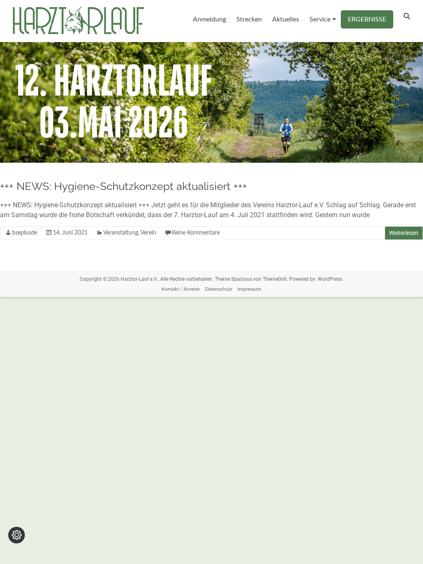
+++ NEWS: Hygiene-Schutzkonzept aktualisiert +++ (123, 186)
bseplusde (24, 233)
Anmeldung (209, 19)
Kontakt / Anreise (181, 289)
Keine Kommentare (196, 233)
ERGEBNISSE (367, 19)
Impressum (249, 289)
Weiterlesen (403, 233)
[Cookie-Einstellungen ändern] (16, 535)
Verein (148, 233)
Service (319, 19)
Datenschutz (218, 289)
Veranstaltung (120, 233)
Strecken (249, 19)
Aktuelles (285, 19)
